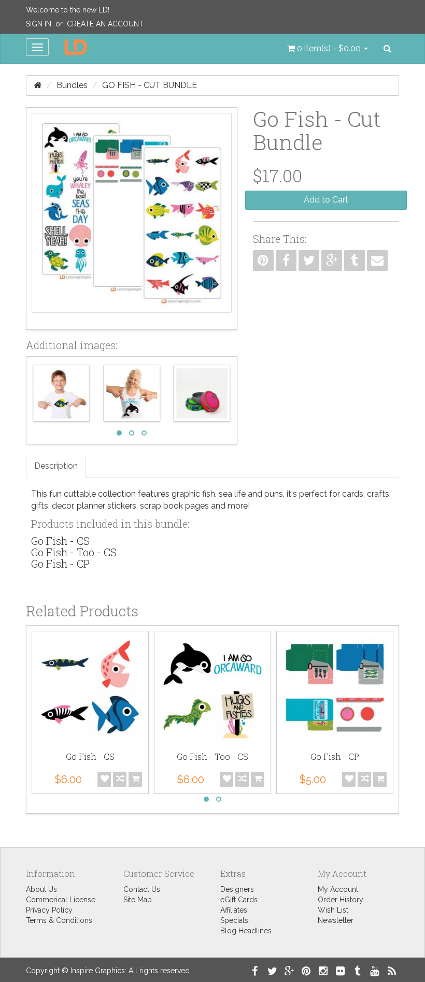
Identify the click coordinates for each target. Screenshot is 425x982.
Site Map (137, 900)
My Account (338, 889)
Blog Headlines (246, 931)
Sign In (38, 24)
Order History (340, 900)
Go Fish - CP (60, 563)
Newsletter (335, 920)
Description (56, 466)
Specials (234, 920)
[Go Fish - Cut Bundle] (131, 218)
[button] (327, 49)
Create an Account (105, 24)
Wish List (333, 910)
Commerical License (60, 900)
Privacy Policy (49, 910)
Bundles (72, 85)
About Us (41, 889)
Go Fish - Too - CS (74, 552)
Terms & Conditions (59, 920)
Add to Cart (326, 200)
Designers (237, 889)
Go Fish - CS (60, 540)
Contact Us (141, 889)
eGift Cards (239, 900)
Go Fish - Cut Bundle (149, 85)
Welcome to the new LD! (67, 10)
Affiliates (233, 910)
